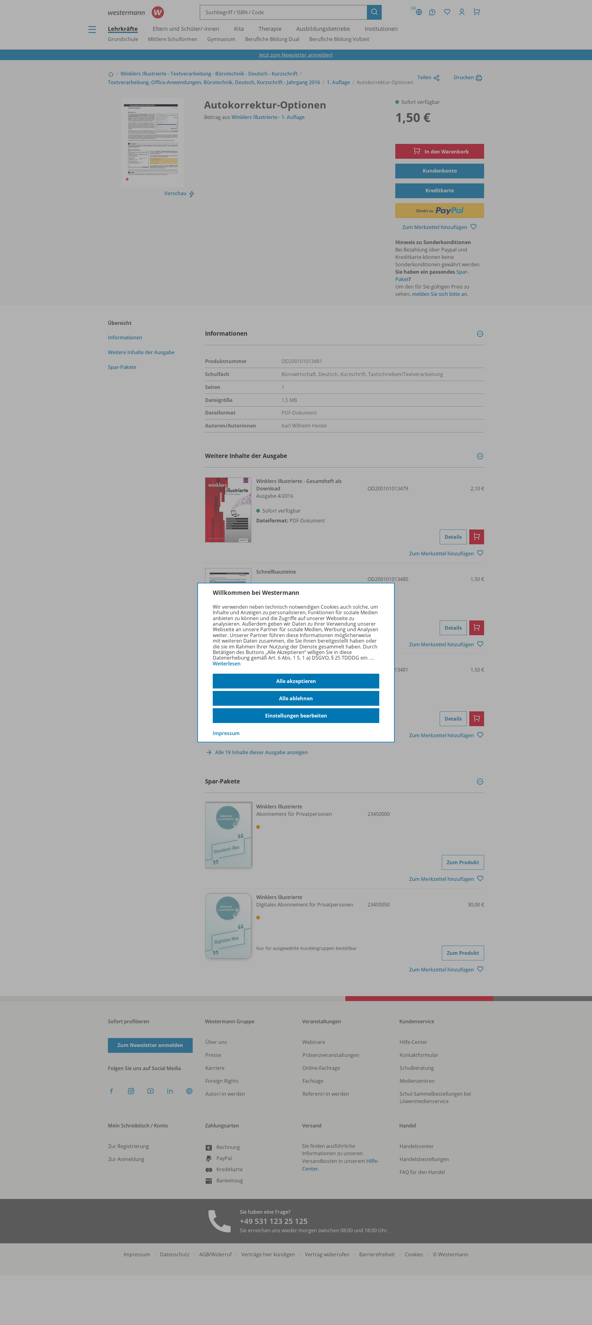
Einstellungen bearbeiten (296, 715)
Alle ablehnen (296, 698)
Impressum (226, 733)
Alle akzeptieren (296, 681)
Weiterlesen (226, 663)
